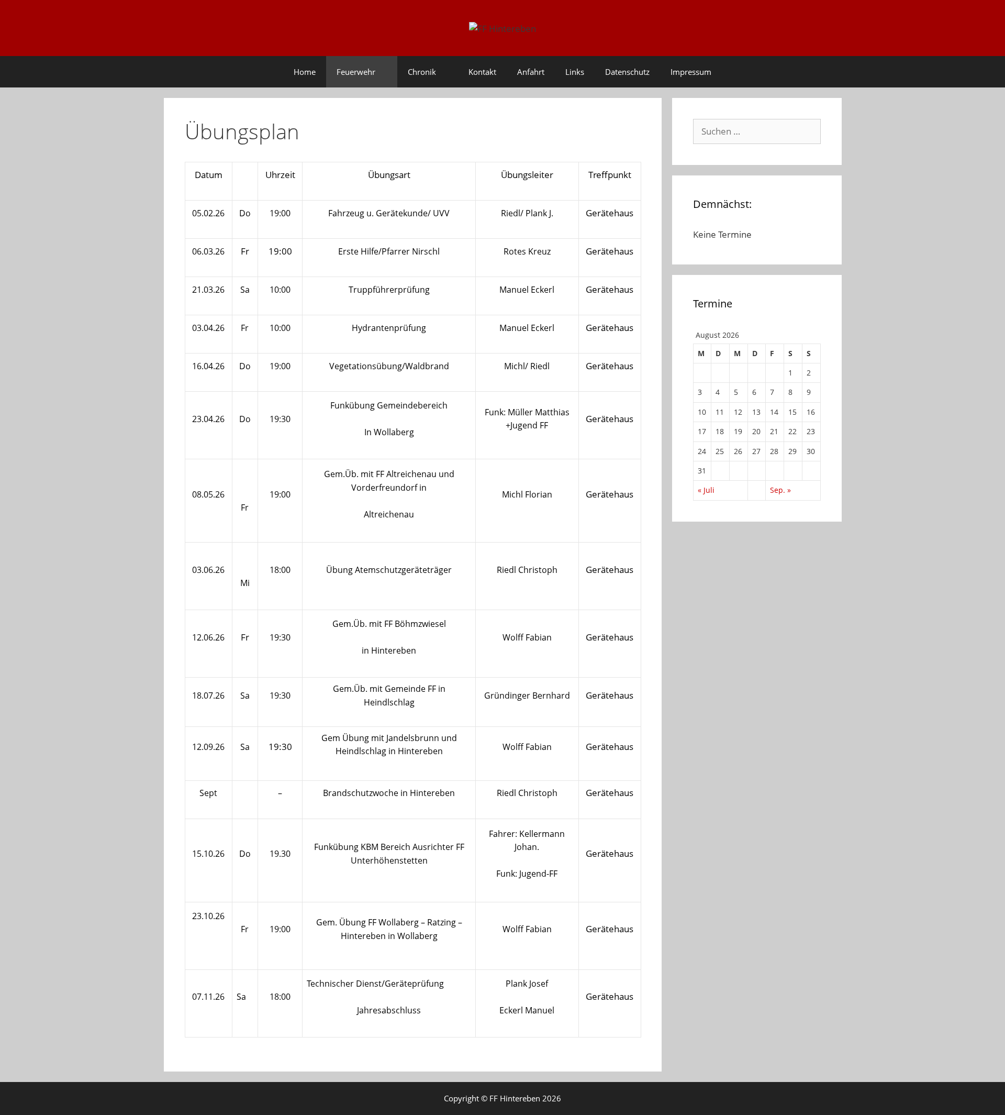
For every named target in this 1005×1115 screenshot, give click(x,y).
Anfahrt (530, 72)
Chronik (422, 72)
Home (305, 72)
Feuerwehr (356, 72)
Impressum (691, 72)
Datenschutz (627, 72)
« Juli (706, 490)
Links (574, 72)
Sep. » (780, 490)
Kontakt (482, 72)
